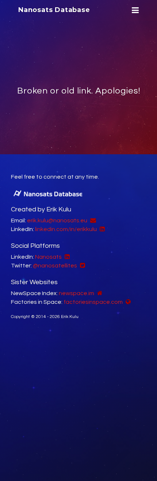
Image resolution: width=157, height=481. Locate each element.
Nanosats (48, 257)
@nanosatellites (55, 266)
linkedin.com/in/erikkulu (66, 229)
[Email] (92, 220)
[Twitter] (81, 266)
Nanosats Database (54, 10)
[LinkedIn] (101, 229)
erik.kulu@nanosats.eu (57, 220)
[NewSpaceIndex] (99, 293)
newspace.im (76, 293)
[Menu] (134, 10)
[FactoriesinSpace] (127, 302)
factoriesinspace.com (93, 302)
